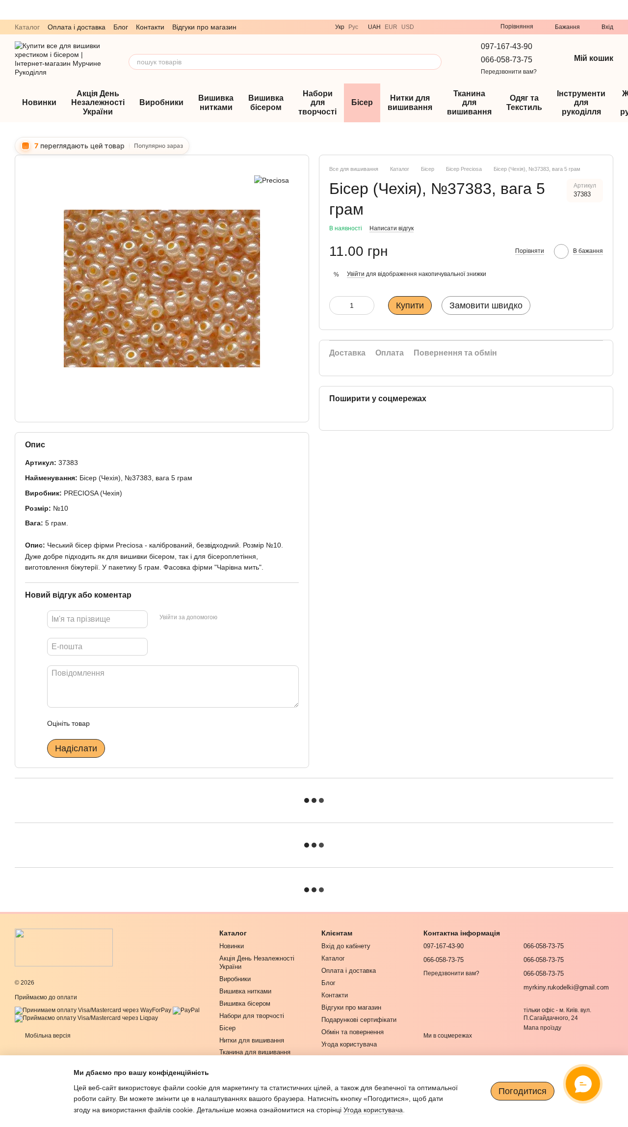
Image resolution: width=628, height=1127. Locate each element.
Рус (353, 27)
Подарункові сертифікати (358, 1019)
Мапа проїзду (542, 1027)
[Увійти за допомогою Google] (244, 618)
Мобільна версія (47, 1035)
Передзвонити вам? (509, 71)
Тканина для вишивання (469, 102)
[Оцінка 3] (137, 723)
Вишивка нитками (216, 102)
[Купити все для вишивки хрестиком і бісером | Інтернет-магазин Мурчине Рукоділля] (64, 947)
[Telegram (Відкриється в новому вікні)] (440, 27)
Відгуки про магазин (204, 27)
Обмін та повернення (352, 1032)
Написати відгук (391, 228)
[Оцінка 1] (106, 723)
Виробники (161, 102)
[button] (620, 10)
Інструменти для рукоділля (581, 102)
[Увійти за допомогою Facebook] (228, 618)
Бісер (362, 102)
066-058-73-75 (506, 59)
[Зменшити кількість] (336, 305)
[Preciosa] (271, 179)
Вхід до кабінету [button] (345, 946)
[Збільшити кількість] (367, 305)
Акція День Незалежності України (98, 102)
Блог (120, 27)
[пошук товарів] (434, 62)
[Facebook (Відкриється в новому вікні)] (475, 27)
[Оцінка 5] (169, 723)
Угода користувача (349, 1044)
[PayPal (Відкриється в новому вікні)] (186, 1010)
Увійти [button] (356, 274)
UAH (374, 27)
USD (407, 27)
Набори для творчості (317, 102)
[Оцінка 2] (122, 723)
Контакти (150, 27)
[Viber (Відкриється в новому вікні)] (428, 27)
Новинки (39, 102)
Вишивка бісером (266, 102)
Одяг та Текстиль (524, 102)
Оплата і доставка (76, 27)
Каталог (27, 27)
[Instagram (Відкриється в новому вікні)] (463, 27)
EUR (391, 27)
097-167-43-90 (506, 46)
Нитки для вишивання (410, 102)
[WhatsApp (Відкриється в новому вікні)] (451, 27)
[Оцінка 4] (153, 723)
